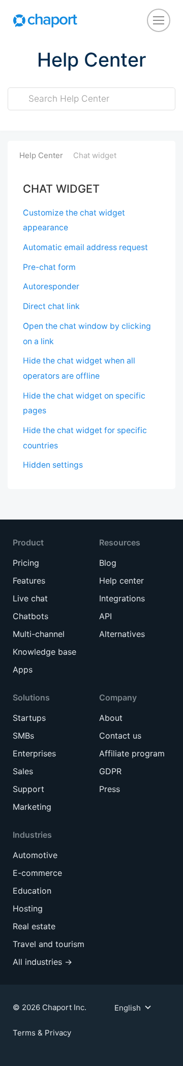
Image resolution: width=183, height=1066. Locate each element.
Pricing (26, 563)
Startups (29, 718)
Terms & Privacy (42, 1033)
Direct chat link (51, 306)
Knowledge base (44, 652)
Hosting (28, 908)
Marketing (32, 807)
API (105, 616)
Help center (121, 580)
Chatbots (30, 616)
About (111, 718)
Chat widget (94, 155)
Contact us (120, 735)
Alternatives (122, 634)
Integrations (122, 598)
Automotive (35, 855)
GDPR (110, 771)
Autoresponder (51, 286)
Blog (107, 563)
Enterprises (34, 753)
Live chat (30, 598)
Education (32, 891)
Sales (23, 771)
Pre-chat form (49, 267)
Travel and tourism (48, 944)
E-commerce (37, 873)
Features (29, 580)
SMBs (23, 735)
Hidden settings (53, 465)
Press (109, 789)
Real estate (34, 926)
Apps (23, 669)
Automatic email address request (85, 247)
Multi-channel (39, 634)
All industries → (42, 962)
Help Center (41, 155)
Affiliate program (132, 753)
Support (28, 789)
